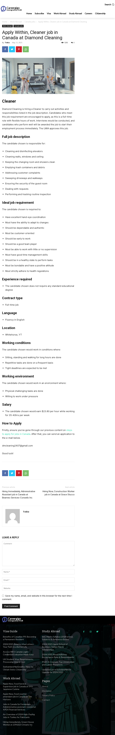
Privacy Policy (48, 695)
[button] (109, 4)
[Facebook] (5, 49)
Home (4, 21)
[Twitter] (12, 49)
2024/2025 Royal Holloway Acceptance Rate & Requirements (58, 655)
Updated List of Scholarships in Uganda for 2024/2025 (56, 670)
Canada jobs (30, 21)
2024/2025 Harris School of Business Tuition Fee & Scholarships (55, 647)
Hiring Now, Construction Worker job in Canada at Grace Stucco (59, 493)
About (45, 686)
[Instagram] (90, 631)
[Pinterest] (19, 49)
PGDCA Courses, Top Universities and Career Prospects (58, 663)
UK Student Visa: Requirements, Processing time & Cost (18, 660)
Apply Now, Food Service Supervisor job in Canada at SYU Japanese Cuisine (18, 686)
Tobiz (7, 42)
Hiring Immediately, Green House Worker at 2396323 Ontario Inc (18, 723)
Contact (46, 700)
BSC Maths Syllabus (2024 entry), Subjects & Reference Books (57, 638)
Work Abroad (16, 21)
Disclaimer (47, 691)
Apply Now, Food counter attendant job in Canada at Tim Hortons (17, 696)
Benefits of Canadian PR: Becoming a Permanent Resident (19, 638)
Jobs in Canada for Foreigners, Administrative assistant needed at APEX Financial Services (19, 707)
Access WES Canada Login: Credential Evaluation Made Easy (18, 653)
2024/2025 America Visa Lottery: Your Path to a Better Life (18, 645)
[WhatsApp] (26, 49)
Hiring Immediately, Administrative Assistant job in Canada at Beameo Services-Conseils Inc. (18, 494)
